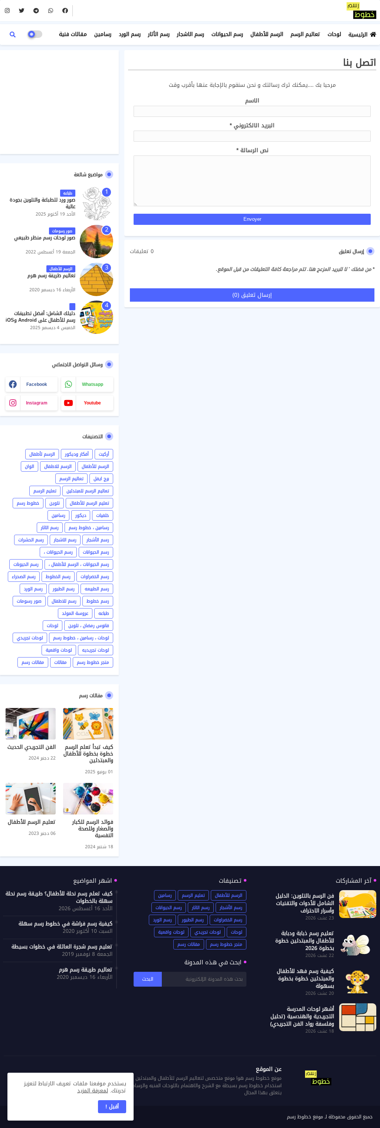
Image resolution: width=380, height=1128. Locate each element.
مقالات (60, 662)
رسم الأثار (159, 34)
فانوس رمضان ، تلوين (88, 626)
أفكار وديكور (77, 454)
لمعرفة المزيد (92, 1091)
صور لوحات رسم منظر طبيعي (44, 238)
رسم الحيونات (26, 564)
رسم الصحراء (24, 577)
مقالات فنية (73, 34)
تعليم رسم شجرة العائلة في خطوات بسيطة (62, 947)
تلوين (54, 503)
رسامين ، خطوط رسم (89, 528)
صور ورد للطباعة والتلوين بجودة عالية (42, 203)
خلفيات (102, 515)
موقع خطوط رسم (305, 1116)
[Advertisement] (59, 102)
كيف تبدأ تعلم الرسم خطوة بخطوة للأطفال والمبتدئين (88, 754)
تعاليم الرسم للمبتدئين (87, 491)
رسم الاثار (50, 528)
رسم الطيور (64, 589)
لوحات (334, 34)
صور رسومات (29, 601)
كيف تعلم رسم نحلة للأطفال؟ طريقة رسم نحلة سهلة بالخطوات (59, 897)
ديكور (80, 515)
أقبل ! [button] (112, 1107)
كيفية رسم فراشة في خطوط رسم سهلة (65, 924)
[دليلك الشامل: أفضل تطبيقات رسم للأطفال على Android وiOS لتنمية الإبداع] (96, 317)
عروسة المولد (75, 613)
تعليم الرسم (44, 491)
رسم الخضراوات (95, 577)
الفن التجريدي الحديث (31, 747)
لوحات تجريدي (30, 638)
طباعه (103, 613)
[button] (12, 34)
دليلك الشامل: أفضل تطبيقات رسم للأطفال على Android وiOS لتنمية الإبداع (40, 320)
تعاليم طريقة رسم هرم (51, 275)
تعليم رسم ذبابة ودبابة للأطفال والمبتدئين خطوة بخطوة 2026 (304, 941)
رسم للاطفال (64, 601)
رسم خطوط (97, 601)
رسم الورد (130, 34)
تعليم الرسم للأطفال (89, 503)
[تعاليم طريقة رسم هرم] (96, 279)
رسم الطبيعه (97, 589)
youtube (92, 403)
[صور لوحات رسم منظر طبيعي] (96, 241)
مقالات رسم (33, 662)
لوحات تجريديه (95, 650)
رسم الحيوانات (227, 34)
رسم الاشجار (190, 34)
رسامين (102, 34)
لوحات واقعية (59, 650)
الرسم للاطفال (58, 466)
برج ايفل (101, 479)
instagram (37, 403)
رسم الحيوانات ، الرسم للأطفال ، (79, 564)
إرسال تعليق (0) (252, 295)
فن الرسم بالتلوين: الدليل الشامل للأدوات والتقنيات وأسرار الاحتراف (305, 903)
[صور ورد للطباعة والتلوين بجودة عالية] (96, 203)
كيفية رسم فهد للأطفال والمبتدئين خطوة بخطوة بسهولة (305, 979)
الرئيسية (357, 35)
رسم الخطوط (58, 577)
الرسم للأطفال (266, 34)
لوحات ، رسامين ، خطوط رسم (81, 638)
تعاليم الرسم (305, 34)
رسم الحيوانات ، (58, 552)
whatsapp (92, 384)
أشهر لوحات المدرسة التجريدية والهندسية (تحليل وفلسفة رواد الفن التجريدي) (302, 1017)
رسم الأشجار (97, 540)
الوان (29, 466)
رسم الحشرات (31, 540)
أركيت (104, 454)
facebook (36, 384)
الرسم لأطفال (42, 454)
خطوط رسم (28, 503)
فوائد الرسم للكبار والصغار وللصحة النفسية (92, 829)
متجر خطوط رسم (93, 662)
